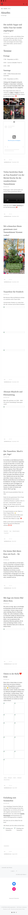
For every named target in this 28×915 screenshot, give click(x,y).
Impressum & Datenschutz (14, 898)
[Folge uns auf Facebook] (3, 1)
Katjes (16, 92)
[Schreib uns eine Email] (1, 1)
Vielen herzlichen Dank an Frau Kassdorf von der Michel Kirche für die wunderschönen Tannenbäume (13, 178)
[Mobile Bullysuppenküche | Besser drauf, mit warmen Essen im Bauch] (2, 4)
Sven (10, 851)
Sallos (11, 92)
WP (9, 909)
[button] (6, 101)
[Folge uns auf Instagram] (5, 1)
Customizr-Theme (21, 909)
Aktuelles (5, 8)
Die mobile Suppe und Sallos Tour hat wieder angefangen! (12, 27)
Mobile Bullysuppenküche (10, 907)
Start (2, 8)
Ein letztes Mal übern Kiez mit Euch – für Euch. (12, 554)
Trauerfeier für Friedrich (13, 292)
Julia (10, 159)
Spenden (22, 813)
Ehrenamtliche (6, 815)
